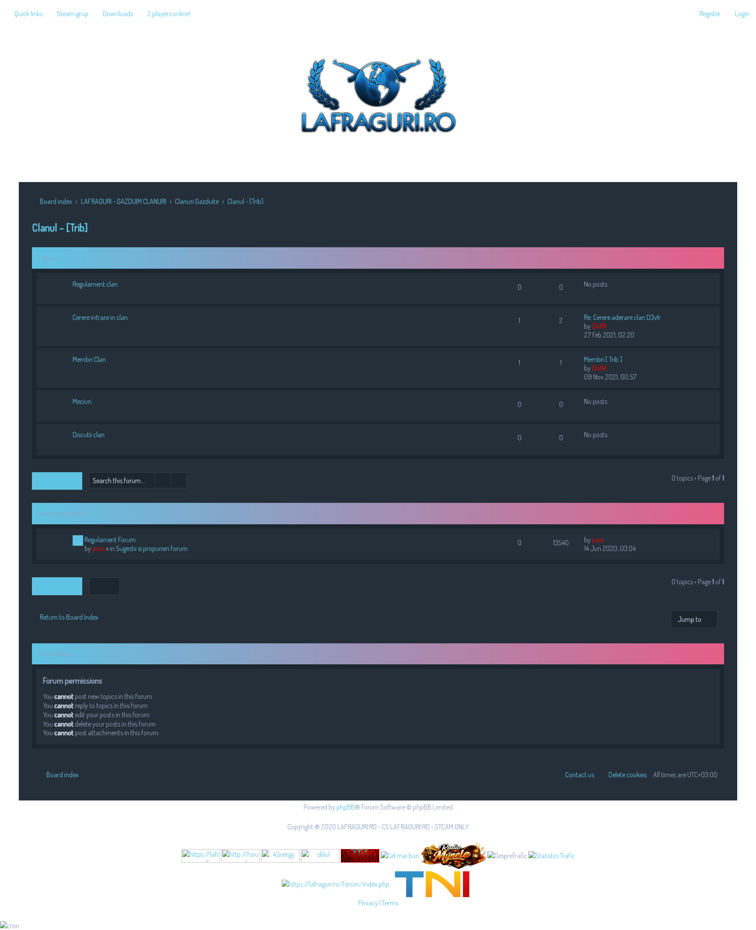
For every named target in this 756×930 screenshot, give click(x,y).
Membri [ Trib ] (603, 359)
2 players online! (168, 13)
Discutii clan (89, 434)
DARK (599, 326)
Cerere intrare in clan (100, 317)
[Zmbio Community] (360, 856)
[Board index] (378, 93)
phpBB (345, 807)
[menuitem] (68, 13)
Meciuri (82, 401)
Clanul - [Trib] (60, 227)
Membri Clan (89, 359)
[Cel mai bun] (400, 855)
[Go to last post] (608, 539)
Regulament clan (95, 284)
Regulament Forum (110, 539)
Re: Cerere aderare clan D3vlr (622, 317)
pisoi (98, 548)
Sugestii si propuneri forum (152, 548)
